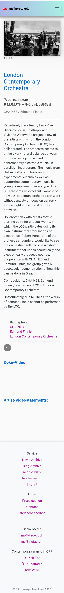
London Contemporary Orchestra (33, 336)
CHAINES (17, 327)
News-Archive (32, 460)
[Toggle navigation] (57, 9)
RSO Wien (32, 570)
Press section (32, 501)
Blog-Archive (32, 466)
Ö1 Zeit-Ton (32, 558)
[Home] (20, 8)
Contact (32, 507)
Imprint (32, 484)
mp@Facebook (32, 535)
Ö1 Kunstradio (32, 564)
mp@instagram (32, 541)
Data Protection (32, 478)
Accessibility (32, 472)
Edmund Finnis (21, 331)
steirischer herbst (32, 513)
